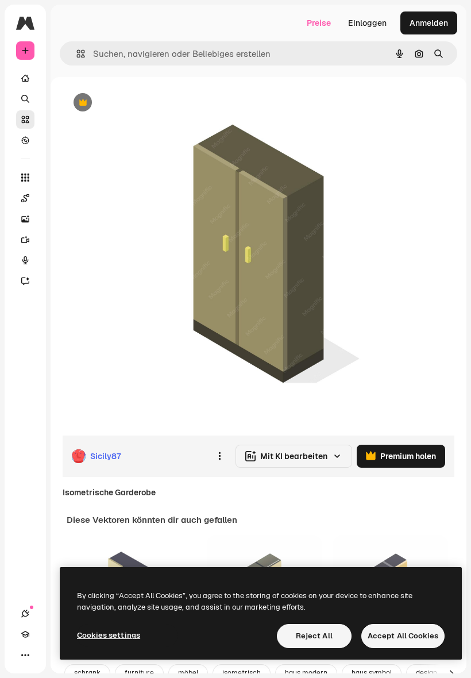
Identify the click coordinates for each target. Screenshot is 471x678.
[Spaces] (25, 198)
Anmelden (429, 23)
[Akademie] (25, 634)
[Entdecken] (25, 140)
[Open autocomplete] (76, 53)
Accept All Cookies (403, 636)
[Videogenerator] (25, 239)
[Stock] (25, 119)
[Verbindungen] (25, 613)
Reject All (314, 636)
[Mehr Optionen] (219, 456)
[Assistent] (25, 281)
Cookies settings (108, 635)
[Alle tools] (25, 177)
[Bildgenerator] (25, 219)
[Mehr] (25, 655)
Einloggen (367, 23)
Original (135, 103)
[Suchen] (25, 99)
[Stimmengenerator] (25, 260)
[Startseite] (25, 78)
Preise (319, 23)
